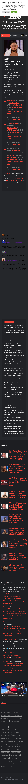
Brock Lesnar (5, 715)
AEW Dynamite (13, 707)
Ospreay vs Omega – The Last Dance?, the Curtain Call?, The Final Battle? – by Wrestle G (14, 363)
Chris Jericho (17, 718)
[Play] (3, 695)
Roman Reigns (6, 746)
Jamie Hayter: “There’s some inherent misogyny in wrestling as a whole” (12, 418)
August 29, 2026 (7, 603)
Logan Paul (16, 735)
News (7, 58)
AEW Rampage (6, 709)
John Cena (5, 732)
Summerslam (16, 752)
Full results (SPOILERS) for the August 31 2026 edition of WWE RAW (13, 379)
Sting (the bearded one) (9, 639)
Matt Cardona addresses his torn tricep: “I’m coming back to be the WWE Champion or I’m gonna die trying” (14, 357)
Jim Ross (14, 729)
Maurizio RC (6, 606)
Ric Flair (14, 744)
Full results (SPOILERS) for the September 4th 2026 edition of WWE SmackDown (13, 374)
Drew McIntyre (6, 724)
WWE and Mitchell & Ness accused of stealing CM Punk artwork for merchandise (14, 351)
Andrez (5, 582)
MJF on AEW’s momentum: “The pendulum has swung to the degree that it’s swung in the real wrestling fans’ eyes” (14, 338)
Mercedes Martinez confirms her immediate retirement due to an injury (14, 406)
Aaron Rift (6, 69)
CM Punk (5, 721)
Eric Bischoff (17, 724)
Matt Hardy (5, 738)
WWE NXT (12, 763)
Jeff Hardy (5, 729)
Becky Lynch (5, 712)
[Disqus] (14, 252)
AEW (3, 707)
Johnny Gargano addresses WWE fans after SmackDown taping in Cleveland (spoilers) (13, 369)
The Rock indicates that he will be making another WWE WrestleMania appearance (13, 326)
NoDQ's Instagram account (16, 178)
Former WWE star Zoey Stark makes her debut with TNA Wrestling (13, 422)
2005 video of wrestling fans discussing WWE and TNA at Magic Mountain (13, 383)
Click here (7, 173)
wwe (3, 763)
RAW (20, 741)
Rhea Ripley (5, 744)
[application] (14, 689)
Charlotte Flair (6, 718)
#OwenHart (16, 151)
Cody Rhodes (15, 721)
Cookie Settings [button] (6, 12)
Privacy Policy (24, 781)
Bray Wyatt (15, 712)
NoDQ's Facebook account (14, 180)
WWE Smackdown (7, 766)
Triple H (14, 758)
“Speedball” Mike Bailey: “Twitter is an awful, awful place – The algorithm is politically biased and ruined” (14, 345)
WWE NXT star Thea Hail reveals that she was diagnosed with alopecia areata (13, 388)
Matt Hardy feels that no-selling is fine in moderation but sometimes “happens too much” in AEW (13, 394)
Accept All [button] (14, 12)
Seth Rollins (5, 749)
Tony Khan (5, 758)
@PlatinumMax (14, 103)
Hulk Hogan (14, 727)
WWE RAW (21, 763)
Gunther (4, 727)
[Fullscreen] (25, 695)
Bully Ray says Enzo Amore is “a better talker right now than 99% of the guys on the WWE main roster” (14, 332)
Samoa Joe (6, 187)
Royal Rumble (16, 746)
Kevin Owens (5, 735)
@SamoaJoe (11, 100)
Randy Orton (12, 741)
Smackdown (15, 749)
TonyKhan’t (6, 661)
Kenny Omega (15, 732)
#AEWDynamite (17, 105)
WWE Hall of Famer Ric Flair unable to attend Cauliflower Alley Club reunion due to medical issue (14, 412)
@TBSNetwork (17, 107)
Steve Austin (5, 752)
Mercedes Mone (16, 738)
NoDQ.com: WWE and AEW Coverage (14, 24)
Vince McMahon (6, 761)
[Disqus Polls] (14, 212)
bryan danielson (17, 715)
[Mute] (23, 695)
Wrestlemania (18, 761)
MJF (3, 741)
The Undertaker (15, 755)
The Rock (4, 755)
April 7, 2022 (17, 119)
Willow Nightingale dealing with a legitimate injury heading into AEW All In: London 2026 (14, 432)
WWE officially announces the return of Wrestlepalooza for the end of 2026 (13, 427)
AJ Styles (16, 709)
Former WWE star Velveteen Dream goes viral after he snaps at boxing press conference (13, 401)
